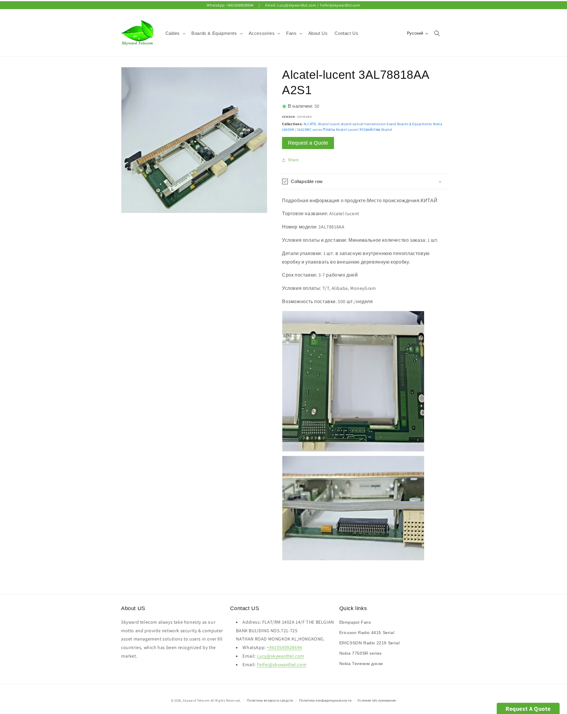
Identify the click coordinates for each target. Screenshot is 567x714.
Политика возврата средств (270, 700)
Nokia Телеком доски (361, 663)
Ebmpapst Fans (355, 622)
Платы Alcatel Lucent (341, 129)
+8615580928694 (239, 5)
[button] (175, 33)
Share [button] (293, 159)
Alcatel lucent (329, 124)
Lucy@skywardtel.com (296, 5)
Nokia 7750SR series (360, 653)
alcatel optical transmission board (368, 124)
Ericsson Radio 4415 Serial (367, 632)
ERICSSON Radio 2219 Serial (369, 643)
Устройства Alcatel (375, 129)
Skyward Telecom (196, 700)
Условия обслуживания (376, 700)
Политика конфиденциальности (325, 700)
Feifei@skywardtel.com (340, 5)
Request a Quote (308, 143)
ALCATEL (310, 124)
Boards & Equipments (414, 124)
